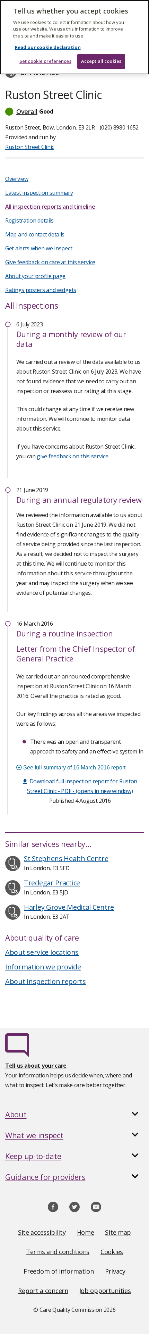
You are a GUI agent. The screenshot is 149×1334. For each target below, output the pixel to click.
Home (85, 1232)
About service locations (42, 952)
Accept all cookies (101, 61)
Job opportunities (105, 1290)
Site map (118, 1232)
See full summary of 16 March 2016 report (73, 767)
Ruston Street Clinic (29, 147)
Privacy (115, 1271)
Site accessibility (42, 1232)
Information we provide (43, 967)
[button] (74, 111)
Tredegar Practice (52, 882)
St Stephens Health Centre (66, 858)
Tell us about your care (36, 1065)
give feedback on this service (72, 456)
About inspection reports (45, 981)
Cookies (111, 1252)
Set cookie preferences (45, 61)
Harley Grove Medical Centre (69, 907)
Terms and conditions (57, 1252)
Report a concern (43, 1290)
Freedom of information (59, 1271)
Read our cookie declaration (48, 47)
